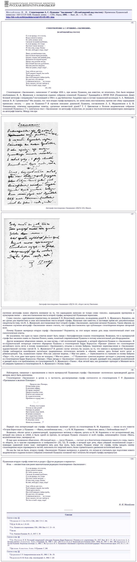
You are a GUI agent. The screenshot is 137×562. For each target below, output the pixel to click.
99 (19, 551)
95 (19, 518)
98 (19, 537)
